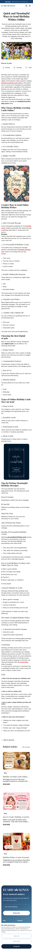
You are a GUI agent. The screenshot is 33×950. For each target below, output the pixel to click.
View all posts (26, 747)
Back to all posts (9, 740)
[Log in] (26, 5)
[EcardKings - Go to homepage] (8, 6)
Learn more (16, 941)
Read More (6, 784)
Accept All (16, 946)
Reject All (16, 936)
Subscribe (16, 913)
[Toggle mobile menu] (30, 6)
